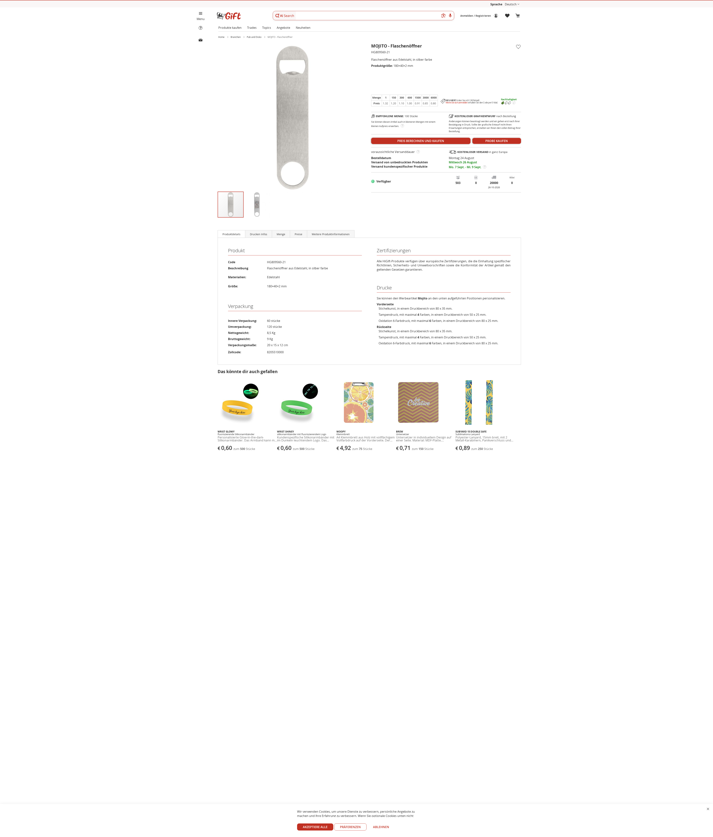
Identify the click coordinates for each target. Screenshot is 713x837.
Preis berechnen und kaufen (420, 141)
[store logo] (229, 16)
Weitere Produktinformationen (331, 234)
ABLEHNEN (381, 827)
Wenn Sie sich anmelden (457, 102)
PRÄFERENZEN (350, 827)
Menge (281, 234)
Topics (266, 28)
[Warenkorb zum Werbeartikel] (517, 15)
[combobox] (363, 15)
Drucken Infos (258, 234)
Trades (252, 28)
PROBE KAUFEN (496, 141)
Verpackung (240, 306)
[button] (512, 4)
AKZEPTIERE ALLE (315, 827)
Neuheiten (303, 28)
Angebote (283, 28)
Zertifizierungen (394, 250)
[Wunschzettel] (507, 16)
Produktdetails (231, 234)
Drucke (384, 287)
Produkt (236, 250)
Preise (298, 234)
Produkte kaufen (230, 28)
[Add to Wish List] (518, 47)
